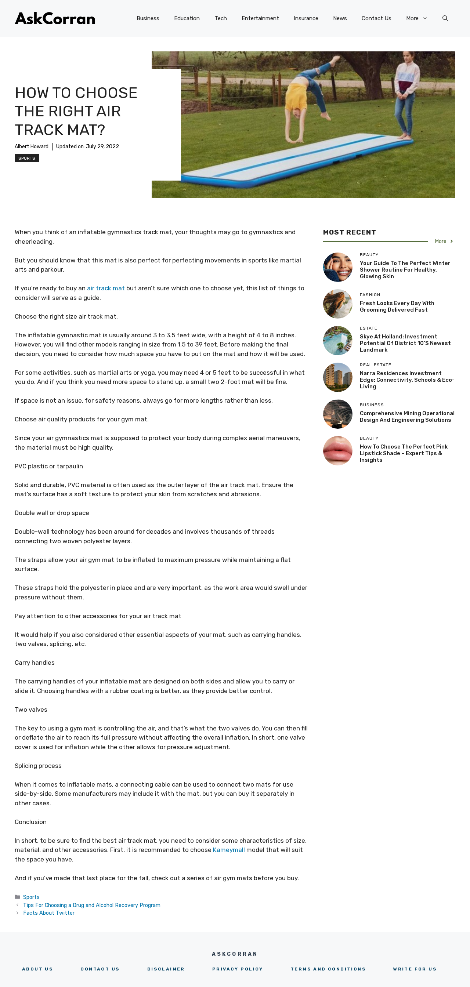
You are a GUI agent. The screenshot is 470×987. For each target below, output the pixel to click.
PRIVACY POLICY (237, 969)
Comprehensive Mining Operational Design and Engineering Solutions (407, 416)
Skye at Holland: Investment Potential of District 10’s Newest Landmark (405, 343)
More (412, 18)
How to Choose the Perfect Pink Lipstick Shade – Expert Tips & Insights (404, 453)
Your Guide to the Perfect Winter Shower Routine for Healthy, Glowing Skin (405, 270)
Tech (220, 18)
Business (148, 18)
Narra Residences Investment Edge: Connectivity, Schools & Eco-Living (407, 380)
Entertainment (260, 18)
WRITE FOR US (415, 969)
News (340, 18)
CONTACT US (100, 969)
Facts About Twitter (49, 913)
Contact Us (376, 18)
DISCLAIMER (166, 969)
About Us (37, 969)
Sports (26, 158)
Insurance (306, 18)
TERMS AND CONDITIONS (328, 969)
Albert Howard (31, 147)
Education (187, 18)
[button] (445, 18)
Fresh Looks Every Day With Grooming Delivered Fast (397, 306)
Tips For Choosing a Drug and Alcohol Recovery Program (91, 905)
